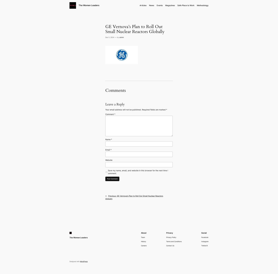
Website (108, 160)
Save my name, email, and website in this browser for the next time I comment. (138, 171)
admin (121, 37)
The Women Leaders (89, 5)
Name (108, 139)
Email (108, 150)
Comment (110, 114)
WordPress (84, 261)
